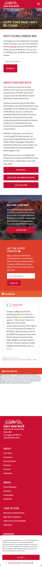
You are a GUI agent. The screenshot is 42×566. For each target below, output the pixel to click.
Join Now (21, 230)
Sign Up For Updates (12, 517)
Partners (7, 465)
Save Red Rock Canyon (12, 4)
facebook (9, 293)
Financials (8, 473)
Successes (8, 457)
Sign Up (14, 283)
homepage (12, 46)
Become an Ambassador (21, 177)
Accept (21, 557)
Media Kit (8, 499)
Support (21, 170)
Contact (7, 469)
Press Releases (10, 487)
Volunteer (21, 185)
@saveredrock (9, 371)
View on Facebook (26, 359)
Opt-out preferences (14, 563)
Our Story (8, 453)
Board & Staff (10, 461)
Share (35, 359)
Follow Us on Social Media (15, 521)
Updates (7, 491)
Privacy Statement (27, 563)
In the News (9, 495)
